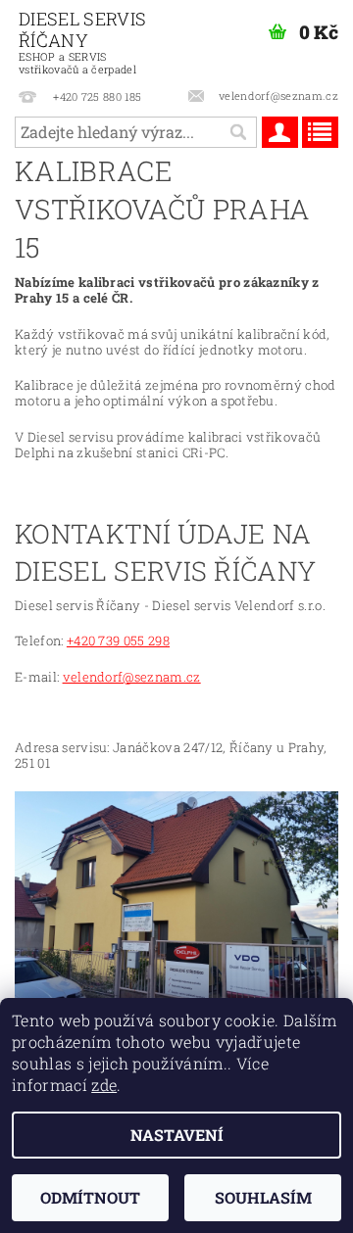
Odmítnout (90, 1197)
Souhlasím (263, 1197)
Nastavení (177, 1134)
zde (104, 1084)
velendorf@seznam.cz (132, 677)
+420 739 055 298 (118, 640)
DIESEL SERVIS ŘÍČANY (82, 41)
